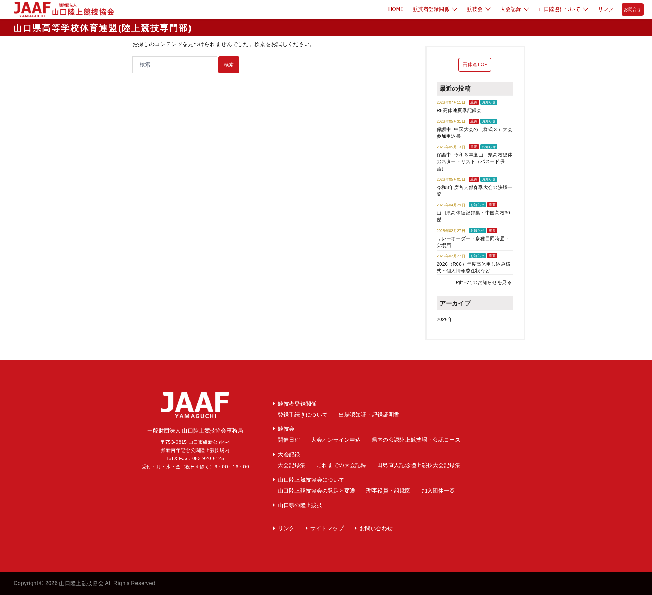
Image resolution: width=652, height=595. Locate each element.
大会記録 (510, 9)
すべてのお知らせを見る (485, 282)
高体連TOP (475, 64)
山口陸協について (559, 9)
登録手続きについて (303, 415)
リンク (606, 9)
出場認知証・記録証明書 (369, 415)
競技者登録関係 (431, 9)
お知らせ (489, 102)
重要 (473, 102)
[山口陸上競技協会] (61, 9)
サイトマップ (327, 528)
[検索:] (174, 64)
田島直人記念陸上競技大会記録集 (418, 465)
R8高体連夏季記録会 (459, 110)
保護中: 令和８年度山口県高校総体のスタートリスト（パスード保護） (474, 161)
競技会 (475, 9)
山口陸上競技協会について (311, 480)
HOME (395, 9)
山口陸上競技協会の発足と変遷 (316, 491)
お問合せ (632, 9)
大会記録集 (292, 465)
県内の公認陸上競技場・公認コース (416, 440)
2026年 (445, 319)
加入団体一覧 (438, 491)
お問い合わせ (376, 528)
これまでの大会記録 (341, 465)
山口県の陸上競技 (300, 505)
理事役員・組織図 (388, 491)
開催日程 (289, 440)
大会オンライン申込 (336, 440)
